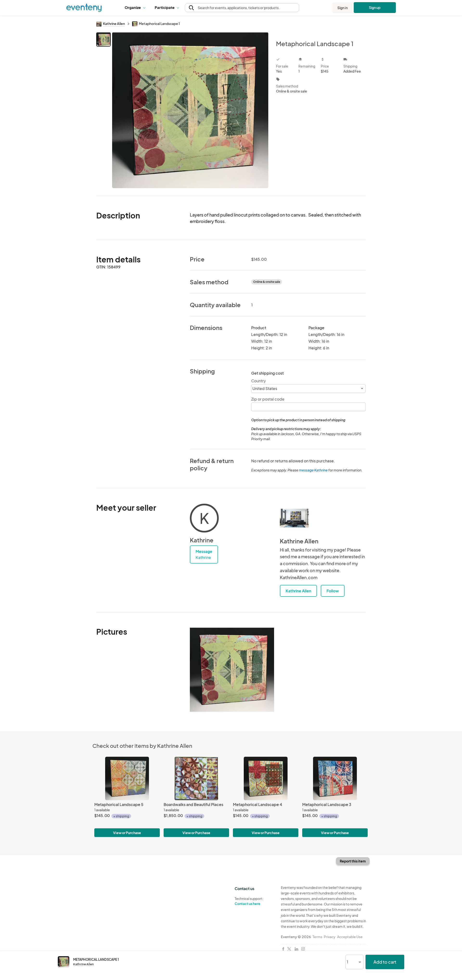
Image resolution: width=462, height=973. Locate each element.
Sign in (342, 8)
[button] (136, 7)
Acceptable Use (350, 937)
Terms (317, 937)
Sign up (375, 7)
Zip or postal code (267, 399)
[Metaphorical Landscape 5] (127, 778)
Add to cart (384, 962)
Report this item (353, 861)
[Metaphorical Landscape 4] (265, 778)
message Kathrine (313, 470)
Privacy (329, 937)
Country (258, 380)
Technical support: (249, 901)
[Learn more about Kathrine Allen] (294, 518)
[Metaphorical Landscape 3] (335, 778)
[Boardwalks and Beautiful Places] (196, 778)
